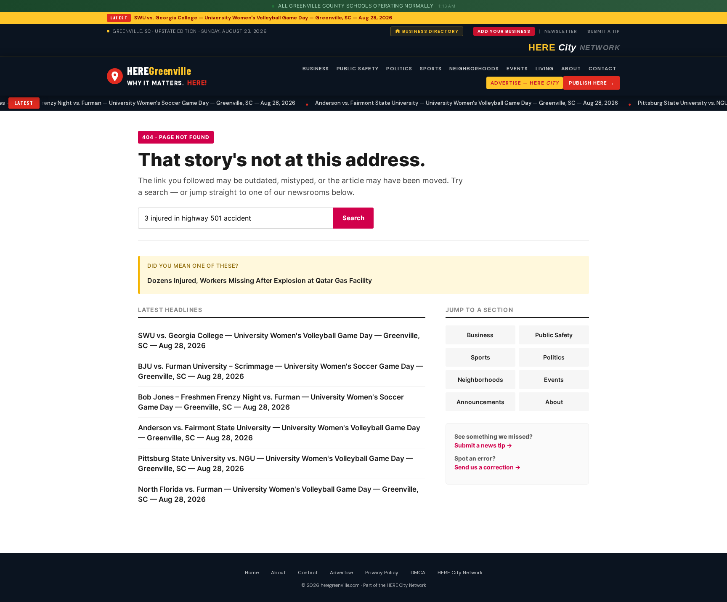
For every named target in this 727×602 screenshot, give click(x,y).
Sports (480, 357)
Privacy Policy (381, 572)
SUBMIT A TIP (603, 31)
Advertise (341, 572)
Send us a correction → (487, 467)
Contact (308, 572)
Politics (554, 357)
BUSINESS (315, 68)
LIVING (545, 68)
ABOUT (571, 68)
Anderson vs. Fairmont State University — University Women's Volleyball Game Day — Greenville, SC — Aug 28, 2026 (450, 103)
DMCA (418, 572)
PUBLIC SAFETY (358, 68)
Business (480, 334)
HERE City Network (460, 572)
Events (554, 379)
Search (353, 218)
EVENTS (517, 68)
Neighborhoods (480, 379)
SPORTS (431, 68)
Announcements (480, 401)
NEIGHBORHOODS (474, 68)
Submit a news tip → (483, 445)
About (554, 401)
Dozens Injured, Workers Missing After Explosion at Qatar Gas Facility (259, 280)
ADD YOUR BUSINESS (504, 31)
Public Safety (554, 334)
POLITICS (399, 68)
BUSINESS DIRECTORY (430, 31)
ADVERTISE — (524, 83)
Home (252, 572)
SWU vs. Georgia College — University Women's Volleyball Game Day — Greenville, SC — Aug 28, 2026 (263, 17)
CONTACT (602, 68)
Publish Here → (591, 83)
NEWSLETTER (560, 31)
